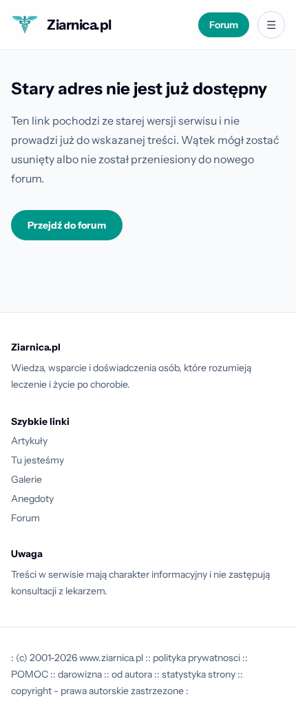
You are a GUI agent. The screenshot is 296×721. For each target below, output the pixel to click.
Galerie (26, 479)
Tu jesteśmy (37, 460)
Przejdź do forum (67, 225)
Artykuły (29, 441)
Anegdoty (32, 498)
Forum (223, 25)
